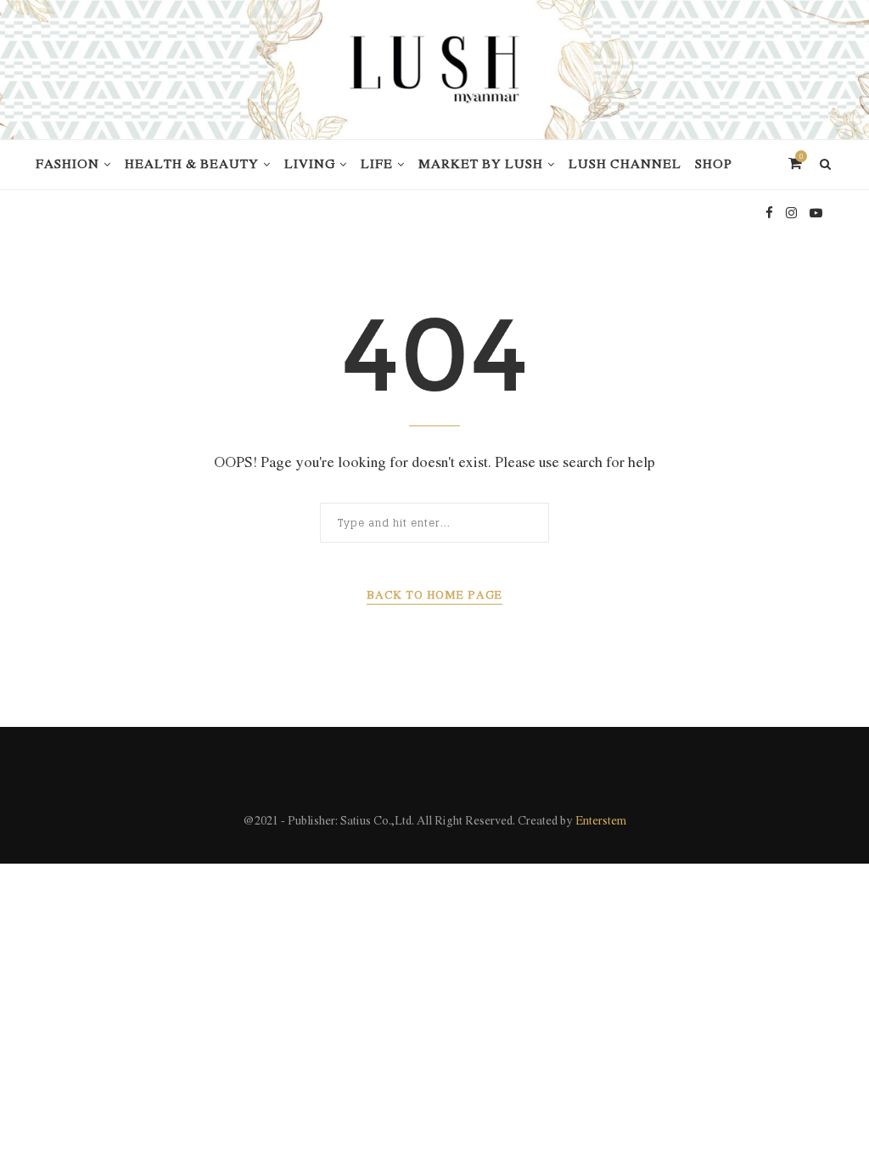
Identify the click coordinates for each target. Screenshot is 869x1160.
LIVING (309, 164)
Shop (713, 164)
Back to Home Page (434, 595)
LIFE (377, 164)
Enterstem (600, 822)
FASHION (67, 164)
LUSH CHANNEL (625, 164)
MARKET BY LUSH (480, 164)
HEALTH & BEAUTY (192, 164)
